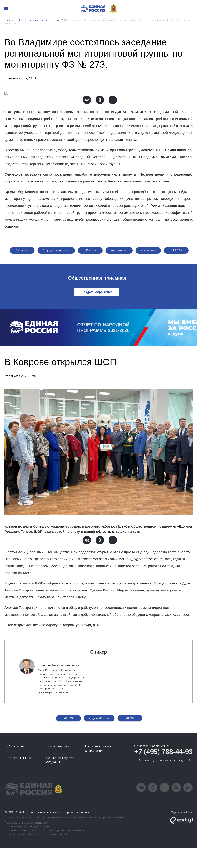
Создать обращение (96, 292)
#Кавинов (22, 250)
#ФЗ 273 (176, 250)
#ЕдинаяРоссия (99, 718)
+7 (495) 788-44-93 (163, 752)
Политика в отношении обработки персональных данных (44, 830)
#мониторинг (119, 250)
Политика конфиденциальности (26, 826)
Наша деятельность (31, 20)
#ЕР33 (68, 718)
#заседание (148, 250)
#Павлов (90, 250)
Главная (9, 20)
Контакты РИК (20, 758)
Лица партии (58, 746)
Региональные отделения (98, 748)
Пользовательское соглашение (26, 822)
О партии (15, 746)
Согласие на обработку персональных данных (36, 834)
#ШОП (130, 718)
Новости (54, 20)
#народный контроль (56, 250)
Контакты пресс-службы (61, 760)
